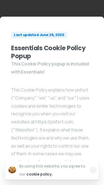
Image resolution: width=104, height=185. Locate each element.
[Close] (93, 170)
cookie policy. (39, 174)
